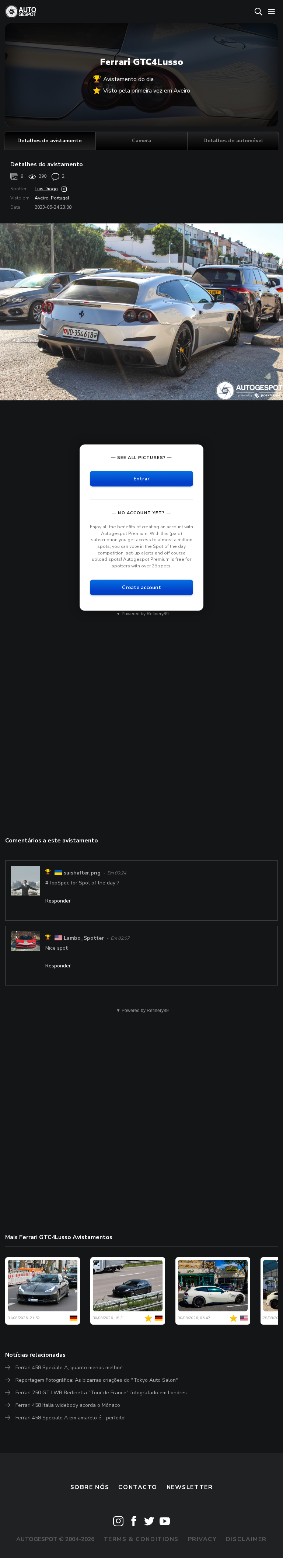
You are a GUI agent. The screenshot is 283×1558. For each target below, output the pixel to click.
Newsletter (190, 1487)
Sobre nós (89, 1487)
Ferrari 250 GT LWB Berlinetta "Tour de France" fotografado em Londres (101, 1392)
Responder (58, 900)
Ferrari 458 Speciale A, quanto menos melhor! (69, 1367)
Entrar (141, 478)
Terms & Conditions (141, 1539)
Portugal (60, 198)
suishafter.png (82, 872)
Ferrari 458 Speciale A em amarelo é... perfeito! (70, 1417)
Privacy (202, 1539)
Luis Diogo (46, 189)
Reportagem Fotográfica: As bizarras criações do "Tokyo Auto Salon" (96, 1380)
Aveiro (42, 198)
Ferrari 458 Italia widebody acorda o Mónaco (67, 1405)
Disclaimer (246, 1539)
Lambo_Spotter (84, 938)
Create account (141, 587)
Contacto (137, 1487)
